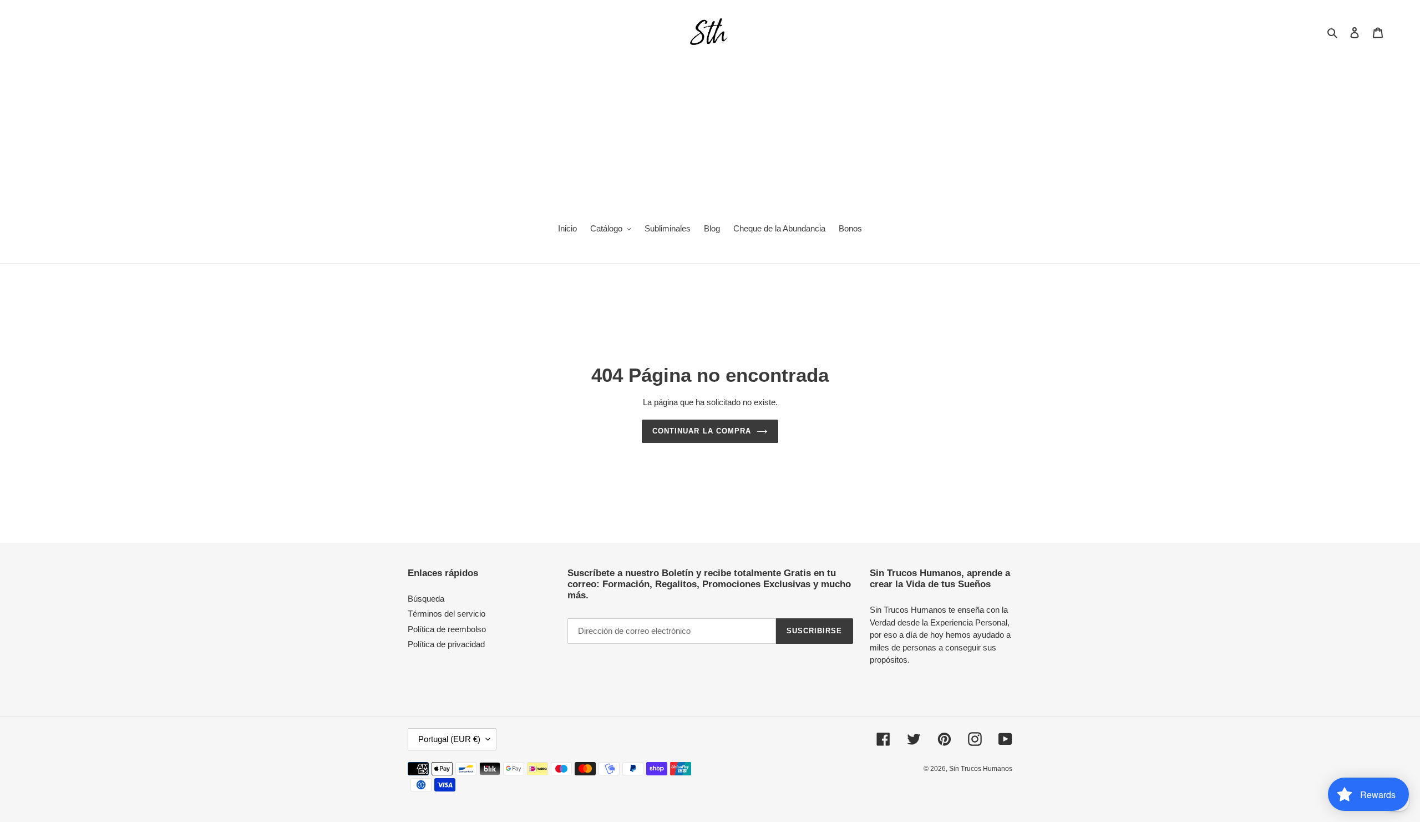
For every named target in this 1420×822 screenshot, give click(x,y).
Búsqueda (426, 598)
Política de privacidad (446, 644)
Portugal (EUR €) (449, 739)
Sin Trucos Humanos (980, 769)
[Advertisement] (710, 131)
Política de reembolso (447, 629)
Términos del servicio (446, 613)
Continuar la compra (701, 431)
